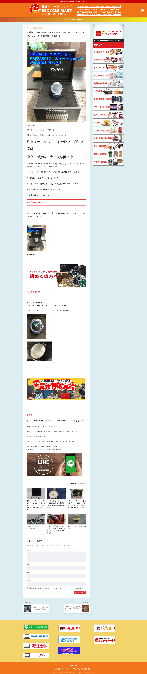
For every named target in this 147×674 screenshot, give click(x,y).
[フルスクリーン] (121, 40)
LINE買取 (73, 669)
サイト (29, 580)
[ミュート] (119, 40)
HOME (74, 665)
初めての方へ (66, 669)
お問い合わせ (88, 669)
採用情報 (57, 669)
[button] (108, 33)
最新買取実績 (82, 483)
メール (29, 572)
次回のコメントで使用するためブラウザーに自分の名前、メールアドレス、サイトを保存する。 (56, 588)
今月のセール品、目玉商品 (73, 19)
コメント (29, 550)
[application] (108, 33)
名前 (29, 564)
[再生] (95, 40)
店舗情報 (80, 669)
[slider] (106, 40)
